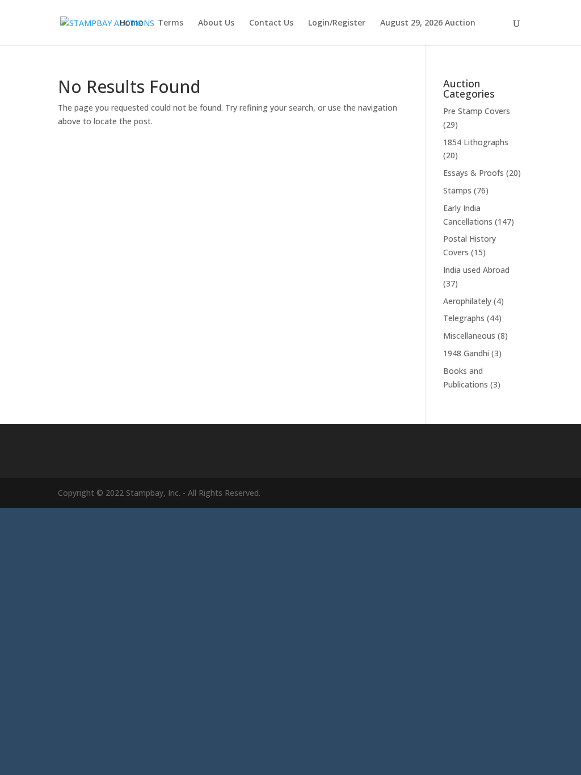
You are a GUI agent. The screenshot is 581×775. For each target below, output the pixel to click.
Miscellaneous (469, 335)
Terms (170, 23)
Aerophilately (467, 301)
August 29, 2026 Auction (427, 23)
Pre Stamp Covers (476, 111)
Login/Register (336, 23)
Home (131, 23)
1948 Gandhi (466, 353)
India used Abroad (476, 269)
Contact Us (271, 23)
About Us (216, 23)
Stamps (457, 190)
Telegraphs (464, 318)
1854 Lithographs (475, 142)
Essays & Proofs (473, 172)
